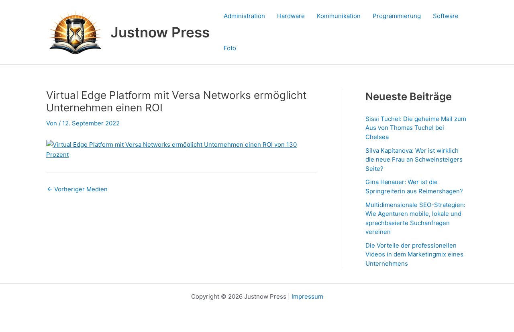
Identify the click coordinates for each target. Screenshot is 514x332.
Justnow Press (160, 32)
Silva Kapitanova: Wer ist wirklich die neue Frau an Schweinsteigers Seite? (414, 159)
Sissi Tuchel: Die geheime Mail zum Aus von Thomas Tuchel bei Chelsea (415, 128)
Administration (244, 16)
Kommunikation (339, 16)
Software (446, 16)
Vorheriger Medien (77, 189)
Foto (230, 48)
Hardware (291, 16)
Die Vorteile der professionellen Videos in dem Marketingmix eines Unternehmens (414, 254)
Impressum (307, 296)
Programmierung (397, 16)
